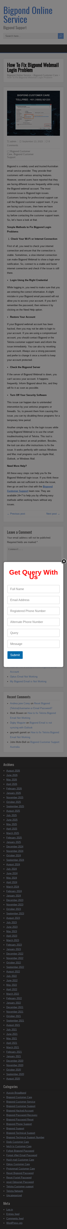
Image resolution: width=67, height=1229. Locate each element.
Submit (15, 655)
